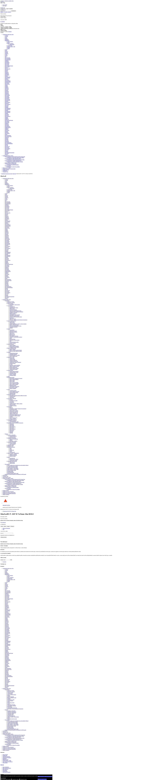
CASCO (6, 35)
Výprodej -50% (5, 171)
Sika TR (6, 145)
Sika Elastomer (7, 76)
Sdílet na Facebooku (6, 528)
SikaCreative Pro (12, 428)
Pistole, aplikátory (10, 43)
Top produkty (7, 464)
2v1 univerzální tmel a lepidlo (12, 466)
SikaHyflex (7, 94)
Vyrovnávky (11, 401)
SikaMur (6, 113)
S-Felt (6, 54)
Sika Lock (7, 105)
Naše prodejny (5, 754)
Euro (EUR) (5, 4)
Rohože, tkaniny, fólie (11, 46)
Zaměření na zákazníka (11, 434)
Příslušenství (7, 40)
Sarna (6, 50)
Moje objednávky (6, 767)
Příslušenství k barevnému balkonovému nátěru (15, 157)
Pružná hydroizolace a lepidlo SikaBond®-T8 (13, 160)
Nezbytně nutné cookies (6, 779)
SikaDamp (7, 72)
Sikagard (6, 90)
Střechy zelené (12, 380)
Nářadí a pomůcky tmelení (14, 366)
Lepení (8, 389)
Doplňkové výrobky (13, 405)
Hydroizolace (11, 402)
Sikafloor (6, 87)
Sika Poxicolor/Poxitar (9, 120)
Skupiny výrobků (12, 343)
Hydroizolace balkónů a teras (14, 415)
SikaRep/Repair (8, 127)
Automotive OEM (10, 445)
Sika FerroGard (7, 80)
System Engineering (13, 435)
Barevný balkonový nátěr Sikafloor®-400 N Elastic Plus (15, 156)
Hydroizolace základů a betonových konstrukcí (17, 408)
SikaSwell (7, 137)
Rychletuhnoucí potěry (13, 400)
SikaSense (7, 132)
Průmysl (6, 433)
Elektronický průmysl (13, 331)
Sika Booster (7, 62)
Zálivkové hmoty (12, 345)
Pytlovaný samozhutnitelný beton (15, 310)
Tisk (3, 529)
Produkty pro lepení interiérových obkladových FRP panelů (15, 474)
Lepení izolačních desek (13, 392)
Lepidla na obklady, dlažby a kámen (15, 403)
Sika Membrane (8, 108)
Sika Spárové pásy (8, 136)
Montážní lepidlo (10, 471)
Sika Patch (7, 114)
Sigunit (6, 55)
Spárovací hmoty (12, 404)
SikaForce (7, 88)
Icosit (6, 37)
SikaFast (6, 78)
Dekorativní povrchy (13, 330)
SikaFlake (11, 432)
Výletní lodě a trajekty (13, 460)
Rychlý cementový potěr (11, 470)
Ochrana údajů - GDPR (7, 760)
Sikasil (6, 134)
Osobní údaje (5, 771)
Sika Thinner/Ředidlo (9, 143)
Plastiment (7, 39)
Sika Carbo (7, 63)
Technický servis (12, 436)
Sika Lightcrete (7, 104)
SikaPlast (6, 118)
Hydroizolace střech (10, 377)
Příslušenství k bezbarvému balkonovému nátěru (15, 159)
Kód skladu (2, 516)
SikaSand (11, 431)
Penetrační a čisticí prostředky (14, 365)
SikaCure (6, 71)
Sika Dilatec (7, 74)
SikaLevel (7, 103)
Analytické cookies (15, 779)
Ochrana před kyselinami (13, 371)
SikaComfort (11, 425)
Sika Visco (7, 149)
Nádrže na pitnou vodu (13, 413)
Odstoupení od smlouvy (7, 757)
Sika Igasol (7, 96)
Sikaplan (6, 117)
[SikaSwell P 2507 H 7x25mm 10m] (9, 511)
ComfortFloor (11, 329)
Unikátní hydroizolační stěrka (12, 467)
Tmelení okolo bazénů (13, 369)
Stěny (10, 341)
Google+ (8, 526)
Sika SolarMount (8, 135)
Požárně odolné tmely (13, 367)
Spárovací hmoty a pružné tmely (10, 163)
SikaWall (6, 151)
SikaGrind (7, 92)
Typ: (1, 518)
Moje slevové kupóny (6, 772)
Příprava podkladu (12, 420)
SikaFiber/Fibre (7, 225)
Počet (1, 533)
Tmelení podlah (12, 359)
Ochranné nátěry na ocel (13, 372)
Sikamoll (6, 110)
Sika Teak (6, 140)
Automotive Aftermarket (11, 442)
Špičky (8, 48)
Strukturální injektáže (13, 354)
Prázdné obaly (9, 45)
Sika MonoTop (7, 111)
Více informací (3, 777)
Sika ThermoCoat (8, 142)
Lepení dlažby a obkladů (11, 398)
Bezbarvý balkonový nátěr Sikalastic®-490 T (13, 158)
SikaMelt (6, 107)
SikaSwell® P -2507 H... (6, 505)
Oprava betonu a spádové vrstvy (10, 162)
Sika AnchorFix (8, 58)
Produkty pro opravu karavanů (8, 491)
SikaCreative (11, 427)
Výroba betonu (10, 305)
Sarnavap (6, 53)
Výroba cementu (10, 303)
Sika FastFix (7, 79)
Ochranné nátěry (10, 370)
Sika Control (7, 66)
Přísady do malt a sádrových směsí (15, 351)
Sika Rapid (7, 125)
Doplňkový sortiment (13, 312)
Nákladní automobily (13, 455)
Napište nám (2, 7)
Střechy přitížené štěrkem (13, 379)
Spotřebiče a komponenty (11, 711)
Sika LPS (6, 106)
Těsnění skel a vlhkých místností (15, 362)
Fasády (8, 376)
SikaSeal (6, 131)
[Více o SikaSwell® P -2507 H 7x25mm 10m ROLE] (5, 503)
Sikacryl (6, 70)
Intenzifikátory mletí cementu (14, 304)
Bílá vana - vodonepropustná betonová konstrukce (18, 319)
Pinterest (12, 526)
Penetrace (11, 399)
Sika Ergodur (7, 77)
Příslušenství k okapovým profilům (13, 166)
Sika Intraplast (7, 100)
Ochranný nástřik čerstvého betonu (15, 316)
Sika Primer (7, 121)
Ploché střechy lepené (13, 387)
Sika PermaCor (7, 116)
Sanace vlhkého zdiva (13, 356)
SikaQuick (7, 124)
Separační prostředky (13, 309)
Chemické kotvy (12, 396)
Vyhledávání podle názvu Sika (8, 34)
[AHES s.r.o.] (3, 9)
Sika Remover (7, 126)
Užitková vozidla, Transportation (13, 453)
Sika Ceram (7, 64)
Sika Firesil (7, 226)
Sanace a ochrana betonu (11, 320)
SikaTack (6, 138)
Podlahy (8, 328)
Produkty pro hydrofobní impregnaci (9, 493)
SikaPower (7, 119)
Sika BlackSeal (7, 59)
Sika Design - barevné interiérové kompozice (15, 422)
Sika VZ (6, 150)
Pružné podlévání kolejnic (14, 346)
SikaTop (6, 144)
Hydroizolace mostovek (13, 411)
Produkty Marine (6, 169)
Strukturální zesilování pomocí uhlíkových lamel (18, 395)
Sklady (10, 338)
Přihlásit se (2, 1)
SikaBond (6, 60)
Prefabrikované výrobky (13, 307)
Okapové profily (8, 165)
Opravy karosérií (12, 444)
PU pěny (11, 364)
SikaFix (6, 617)
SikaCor (6, 67)
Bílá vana (11, 407)
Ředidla (8, 47)
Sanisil (6, 49)
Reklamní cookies (23, 779)
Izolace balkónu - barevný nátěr (12, 469)
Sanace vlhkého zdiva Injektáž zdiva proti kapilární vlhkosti (17, 465)
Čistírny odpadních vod (13, 412)
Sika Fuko (7, 89)
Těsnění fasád (11, 358)
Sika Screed (7, 130)
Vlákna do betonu (12, 318)
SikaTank (6, 139)
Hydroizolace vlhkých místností (15, 414)
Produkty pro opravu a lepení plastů (9, 168)
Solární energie (12, 463)
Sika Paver (7, 115)
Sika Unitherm (7, 148)
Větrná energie (12, 462)
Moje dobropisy (5, 769)
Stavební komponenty (11, 447)
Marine (8, 457)
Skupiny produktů (12, 374)
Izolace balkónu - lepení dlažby (12, 468)
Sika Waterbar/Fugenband (9, 152)
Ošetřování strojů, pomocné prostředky (16, 311)
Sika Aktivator (7, 57)
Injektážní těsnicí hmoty (13, 353)
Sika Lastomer (7, 102)
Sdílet (5, 526)
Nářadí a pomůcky (6, 494)
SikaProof (6, 123)
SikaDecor (7, 73)
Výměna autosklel (12, 443)
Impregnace (11, 317)
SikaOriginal (11, 424)
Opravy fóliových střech (13, 384)
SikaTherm (7, 141)
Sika (6, 56)
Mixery (8, 42)
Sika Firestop (7, 616)
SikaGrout (7, 93)
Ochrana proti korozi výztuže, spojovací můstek (17, 323)
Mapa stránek (5, 762)
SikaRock (6, 128)
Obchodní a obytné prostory (14, 340)
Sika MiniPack (7, 109)
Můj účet (2, 764)
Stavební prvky (12, 452)
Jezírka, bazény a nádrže (13, 410)
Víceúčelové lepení (12, 390)
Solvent (6, 154)
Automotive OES (10, 446)
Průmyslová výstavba (11, 302)
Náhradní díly (11, 44)
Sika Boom (7, 61)
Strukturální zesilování (13, 326)
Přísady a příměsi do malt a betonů (15, 350)
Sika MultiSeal (7, 112)
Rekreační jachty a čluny (13, 459)
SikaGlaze (7, 91)
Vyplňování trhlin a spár (13, 361)
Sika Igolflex (7, 97)
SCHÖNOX (5, 170)
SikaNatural (11, 423)
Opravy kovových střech (13, 382)
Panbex (6, 38)
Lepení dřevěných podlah (14, 342)
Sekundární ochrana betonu (14, 315)
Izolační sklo (11, 450)
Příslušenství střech (12, 385)
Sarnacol (6, 51)
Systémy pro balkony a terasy (8, 155)
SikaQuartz (11, 430)
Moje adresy (5, 770)
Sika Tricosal (7, 146)
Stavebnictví (7, 300)
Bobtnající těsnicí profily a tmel (12, 473)
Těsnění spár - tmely (10, 357)
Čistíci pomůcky (10, 41)
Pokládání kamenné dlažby (14, 347)
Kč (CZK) (4, 5)
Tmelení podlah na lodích (14, 368)
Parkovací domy (12, 339)
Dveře (10, 449)
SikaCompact (11, 429)
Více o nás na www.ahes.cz (8, 761)
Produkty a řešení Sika (7, 299)
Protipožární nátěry (12, 373)
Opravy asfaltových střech (14, 383)
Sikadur (6, 75)
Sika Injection (7, 99)
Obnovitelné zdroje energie (12, 461)
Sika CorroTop (7, 68)
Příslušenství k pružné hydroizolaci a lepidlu (15, 161)
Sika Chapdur (7, 95)
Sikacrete (6, 69)
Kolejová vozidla (12, 456)
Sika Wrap (7, 153)
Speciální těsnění (12, 363)
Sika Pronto (7, 122)
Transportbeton (12, 306)
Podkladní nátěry (12, 393)
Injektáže (11, 327)
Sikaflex (6, 618)
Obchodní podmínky (6, 756)
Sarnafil (6, 52)
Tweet (2, 526)
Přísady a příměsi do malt (13, 324)
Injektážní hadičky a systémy (14, 355)
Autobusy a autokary (13, 454)
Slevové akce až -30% (7, 167)
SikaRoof (6, 129)
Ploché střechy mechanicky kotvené (15, 378)
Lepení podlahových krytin (14, 391)
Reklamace (5, 758)
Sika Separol (7, 133)
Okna (10, 448)
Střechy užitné (12, 381)
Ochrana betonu (12, 322)
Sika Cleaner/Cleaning (9, 65)
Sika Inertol (7, 98)
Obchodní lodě (12, 458)
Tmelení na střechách (13, 360)
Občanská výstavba (10, 301)
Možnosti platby (5, 759)
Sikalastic (6, 101)
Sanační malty (11, 321)
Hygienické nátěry (12, 375)
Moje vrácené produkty (7, 768)
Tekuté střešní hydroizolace (14, 386)
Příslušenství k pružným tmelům (13, 164)
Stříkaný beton (12, 308)
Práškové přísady (12, 313)
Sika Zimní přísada (10, 472)
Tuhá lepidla (11, 397)
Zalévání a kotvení (10, 344)
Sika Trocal (7, 147)
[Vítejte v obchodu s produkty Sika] (7, 0)
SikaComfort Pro (12, 426)
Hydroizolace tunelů (13, 409)
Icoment (6, 36)
